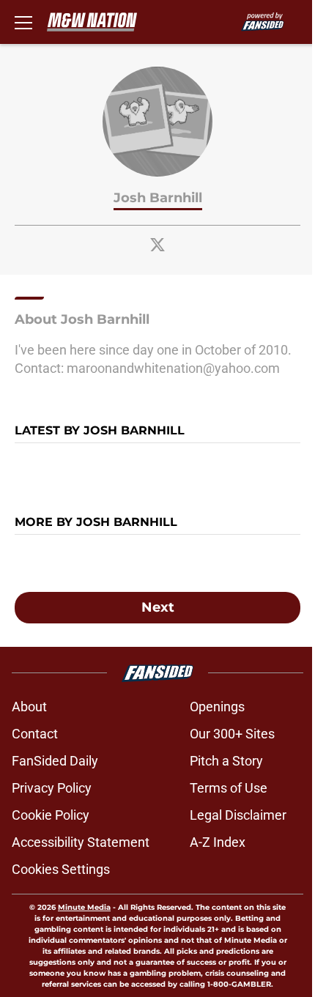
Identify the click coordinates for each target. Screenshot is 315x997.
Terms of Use (228, 788)
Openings (217, 706)
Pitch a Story (226, 760)
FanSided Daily (55, 760)
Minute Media (84, 907)
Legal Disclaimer (238, 815)
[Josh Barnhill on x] (157, 245)
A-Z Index (217, 842)
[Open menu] (23, 22)
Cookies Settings (61, 869)
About (29, 706)
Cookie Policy (50, 815)
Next (157, 607)
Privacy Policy (52, 788)
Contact (35, 733)
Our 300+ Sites (232, 733)
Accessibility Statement (80, 842)
